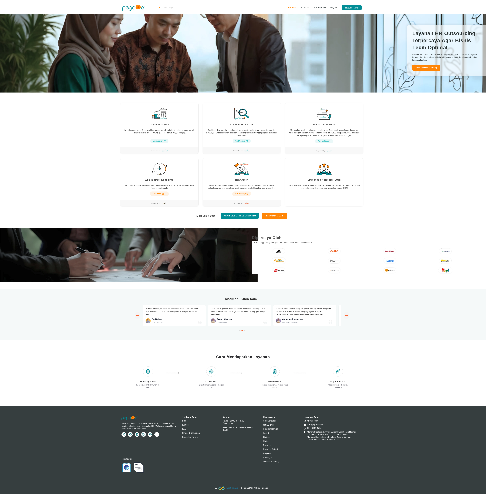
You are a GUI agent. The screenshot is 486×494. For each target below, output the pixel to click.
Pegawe (267, 453)
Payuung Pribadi (270, 449)
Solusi (303, 7)
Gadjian (266, 437)
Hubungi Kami (351, 8)
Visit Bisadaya (240, 194)
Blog (184, 421)
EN (165, 7)
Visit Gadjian (158, 141)
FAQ (184, 429)
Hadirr (266, 441)
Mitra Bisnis (268, 425)
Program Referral (271, 429)
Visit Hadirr (156, 194)
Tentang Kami (319, 7)
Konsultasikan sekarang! (426, 68)
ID (160, 7)
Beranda (292, 7)
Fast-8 (266, 433)
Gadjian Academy (271, 461)
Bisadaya (267, 457)
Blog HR (334, 7)
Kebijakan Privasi (190, 437)
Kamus (185, 425)
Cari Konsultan (270, 421)
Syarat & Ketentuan (191, 433)
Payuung (267, 445)
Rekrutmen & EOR (274, 216)
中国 (171, 7)
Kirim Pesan (312, 421)
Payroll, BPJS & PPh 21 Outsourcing (240, 216)
